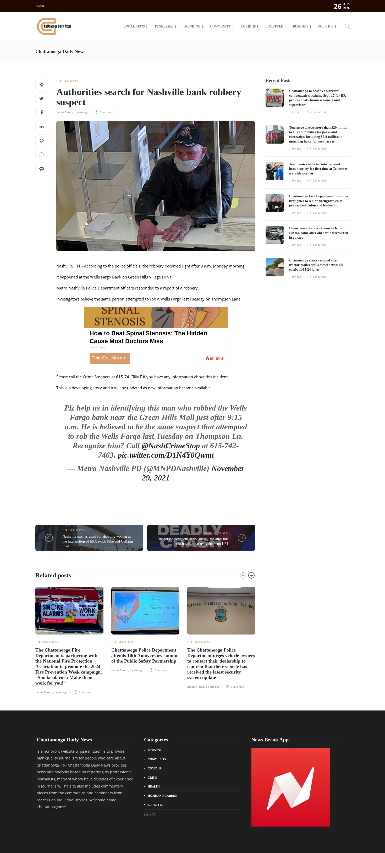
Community (220, 26)
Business (301, 26)
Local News (134, 26)
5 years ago (82, 112)
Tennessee (164, 26)
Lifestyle (274, 26)
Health (154, 786)
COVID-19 (248, 26)
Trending (191, 26)
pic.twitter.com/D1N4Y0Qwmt (166, 455)
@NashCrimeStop (171, 445)
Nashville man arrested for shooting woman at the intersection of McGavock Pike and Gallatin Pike (97, 541)
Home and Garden (162, 795)
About (39, 6)
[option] (69, 640)
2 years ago (61, 692)
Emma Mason (64, 112)
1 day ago (295, 111)
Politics (325, 26)
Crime (152, 777)
